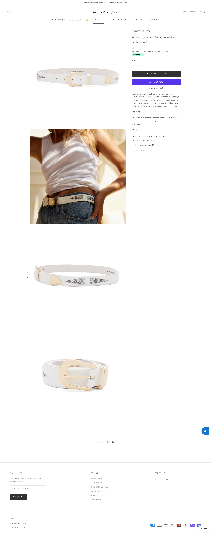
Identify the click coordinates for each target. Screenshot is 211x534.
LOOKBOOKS (139, 20)
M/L (142, 65)
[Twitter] (141, 150)
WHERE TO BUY (97, 491)
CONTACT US (96, 482)
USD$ (8, 11)
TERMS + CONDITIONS (100, 495)
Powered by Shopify (18, 527)
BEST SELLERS (98, 20)
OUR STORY (154, 20)
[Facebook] (138, 150)
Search (192, 11)
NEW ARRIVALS (58, 20)
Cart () (202, 11)
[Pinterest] (144, 150)
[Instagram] (161, 479)
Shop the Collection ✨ (79, 20)
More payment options (156, 87)
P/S (134, 65)
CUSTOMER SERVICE (99, 487)
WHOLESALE (96, 499)
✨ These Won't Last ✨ (119, 20)
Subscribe (18, 497)
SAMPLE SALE (96, 478)
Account (184, 11)
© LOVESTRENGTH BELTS (18, 524)
